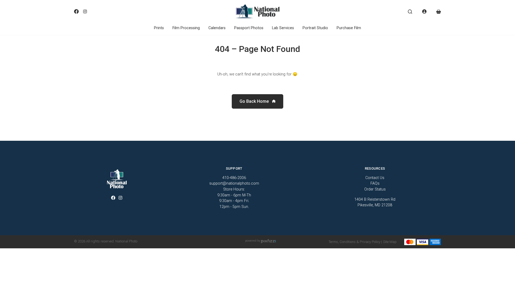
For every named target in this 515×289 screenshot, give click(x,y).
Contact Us (374, 178)
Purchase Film (349, 28)
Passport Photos (248, 28)
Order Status (375, 189)
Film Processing (186, 28)
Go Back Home (255, 101)
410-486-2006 (234, 178)
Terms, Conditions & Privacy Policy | (355, 242)
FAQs (375, 183)
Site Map (390, 242)
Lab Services (283, 28)
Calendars (217, 28)
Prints (159, 28)
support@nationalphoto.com (234, 183)
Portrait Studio (315, 28)
